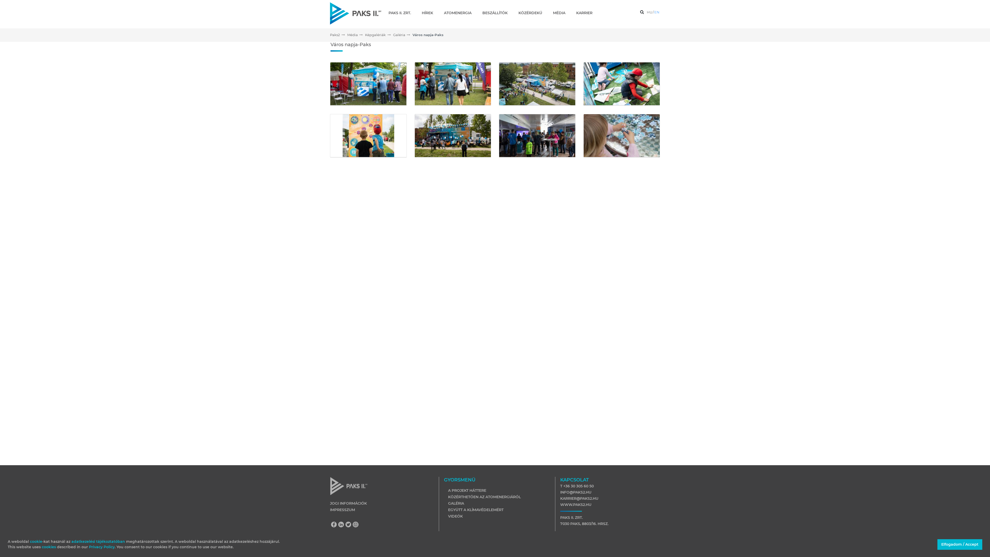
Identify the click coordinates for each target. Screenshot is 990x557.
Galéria (456, 503)
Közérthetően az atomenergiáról (484, 497)
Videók (455, 516)
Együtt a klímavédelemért (476, 509)
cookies (49, 547)
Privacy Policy (102, 547)
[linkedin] (342, 525)
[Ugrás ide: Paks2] (355, 13)
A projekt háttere (467, 490)
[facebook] (335, 525)
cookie (36, 541)
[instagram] (356, 525)
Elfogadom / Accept (959, 544)
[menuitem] (401, 12)
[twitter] (349, 525)
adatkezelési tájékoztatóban (98, 541)
